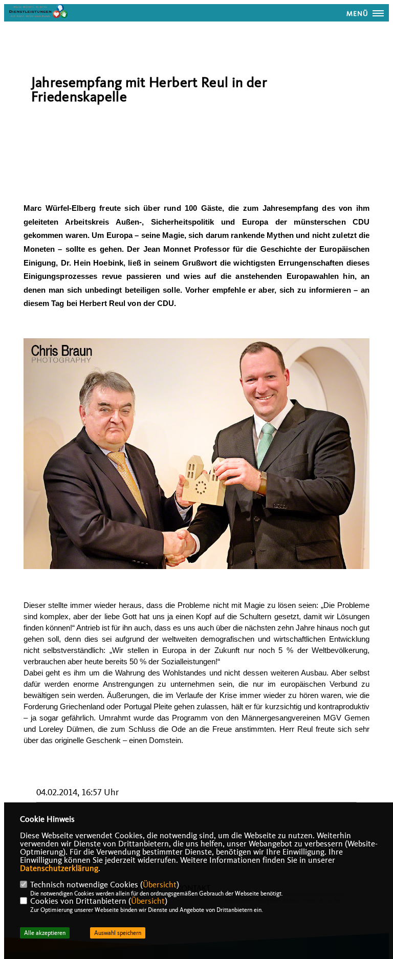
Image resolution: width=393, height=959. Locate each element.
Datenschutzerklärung (59, 868)
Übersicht (160, 884)
